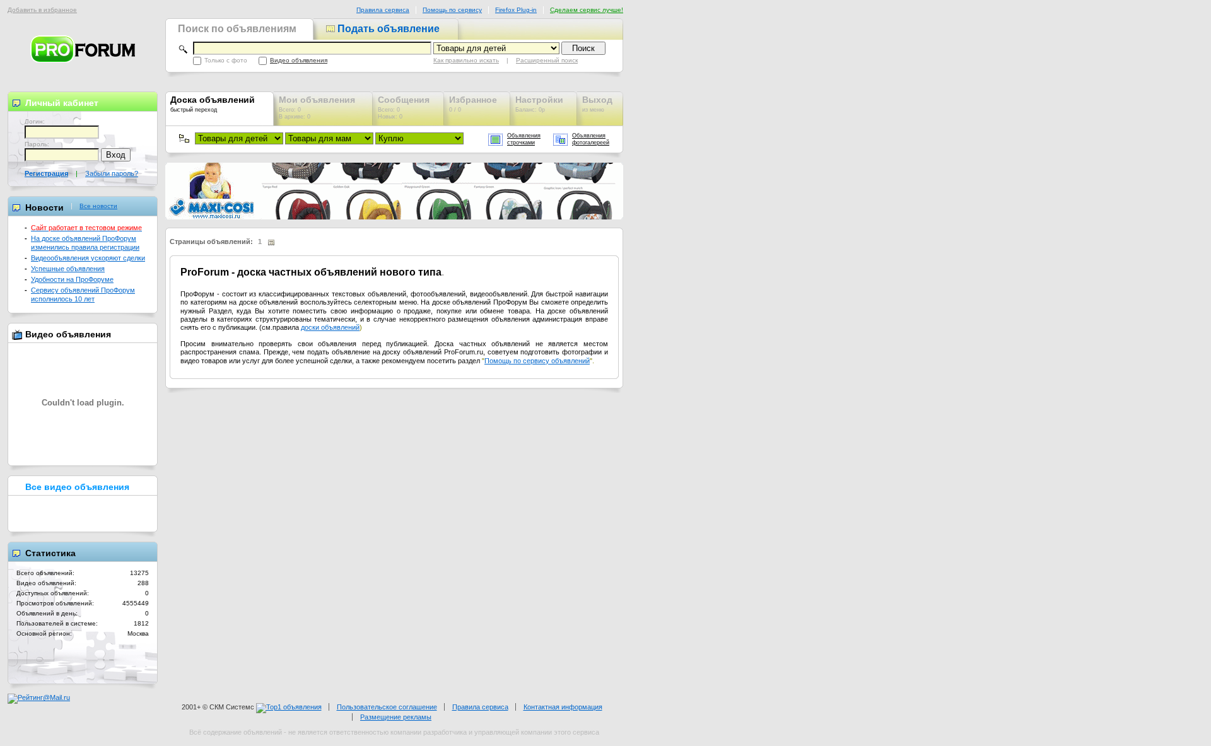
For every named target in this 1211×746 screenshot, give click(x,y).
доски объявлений (330, 327)
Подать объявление (387, 28)
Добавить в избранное (42, 9)
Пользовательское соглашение (387, 707)
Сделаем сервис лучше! (586, 9)
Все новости (98, 206)
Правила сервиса (382, 9)
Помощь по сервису (452, 9)
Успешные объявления (68, 268)
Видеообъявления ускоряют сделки (88, 258)
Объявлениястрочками (524, 139)
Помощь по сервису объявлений (537, 360)
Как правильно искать (466, 60)
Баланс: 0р (539, 104)
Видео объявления (298, 60)
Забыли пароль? (111, 173)
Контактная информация (563, 707)
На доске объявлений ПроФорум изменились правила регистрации (85, 242)
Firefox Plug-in (516, 9)
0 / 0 (473, 104)
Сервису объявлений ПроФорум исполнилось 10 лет (83, 294)
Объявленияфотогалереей (590, 139)
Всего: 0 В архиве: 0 (317, 107)
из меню (597, 104)
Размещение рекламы (395, 717)
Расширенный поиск (547, 60)
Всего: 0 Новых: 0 (404, 107)
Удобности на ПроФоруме (72, 279)
